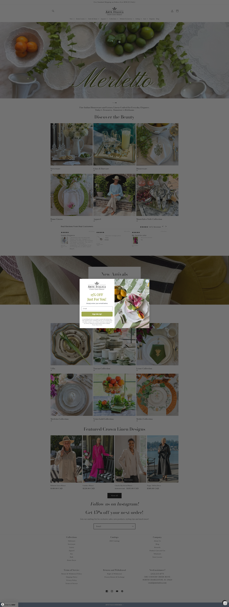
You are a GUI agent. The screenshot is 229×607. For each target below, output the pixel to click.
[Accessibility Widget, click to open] (2, 604)
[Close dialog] (147, 281)
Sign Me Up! (97, 314)
